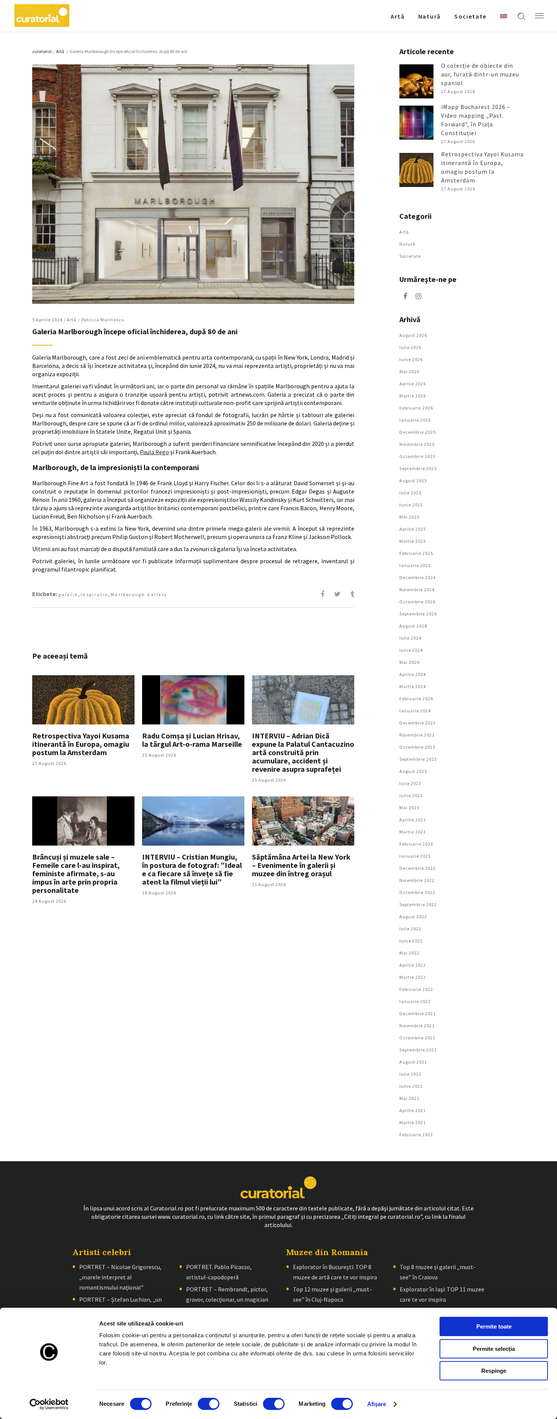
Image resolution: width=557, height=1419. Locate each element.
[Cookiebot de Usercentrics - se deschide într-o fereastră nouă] (49, 1404)
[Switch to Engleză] (503, 16)
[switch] (208, 1404)
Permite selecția (494, 1349)
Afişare (376, 1404)
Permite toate (494, 1326)
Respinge (493, 1371)
